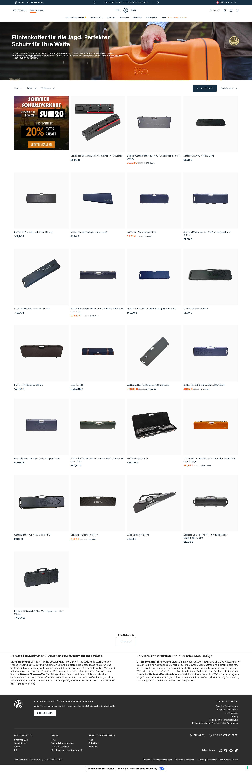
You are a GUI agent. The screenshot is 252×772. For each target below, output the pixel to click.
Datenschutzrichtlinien (184, 760)
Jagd (91, 740)
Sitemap (146, 760)
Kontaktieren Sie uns (229, 760)
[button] (224, 10)
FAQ (53, 740)
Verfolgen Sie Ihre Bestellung (223, 720)
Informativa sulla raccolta (101, 768)
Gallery (17, 747)
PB (15, 750)
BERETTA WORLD (20, 10)
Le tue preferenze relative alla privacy (137, 768)
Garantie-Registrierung (227, 706)
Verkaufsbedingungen (62, 743)
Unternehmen (21, 740)
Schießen (93, 743)
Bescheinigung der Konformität (67, 750)
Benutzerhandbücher (227, 710)
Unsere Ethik (212, 760)
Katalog (234, 716)
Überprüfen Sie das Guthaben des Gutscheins (215, 723)
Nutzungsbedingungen (162, 760)
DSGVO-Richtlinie (60, 747)
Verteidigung (20, 743)
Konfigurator (231, 713)
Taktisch (93, 747)
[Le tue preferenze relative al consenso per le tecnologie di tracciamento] (247, 767)
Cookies (200, 760)
